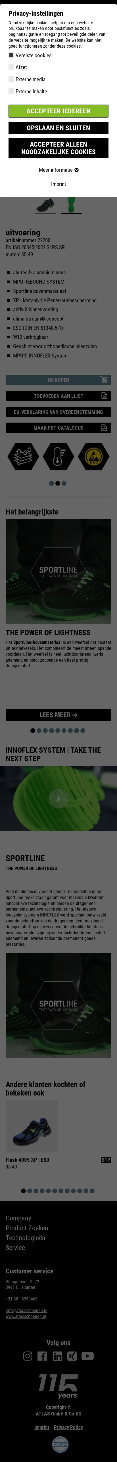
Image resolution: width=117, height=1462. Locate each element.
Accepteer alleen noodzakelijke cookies (58, 148)
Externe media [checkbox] (30, 79)
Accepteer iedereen (58, 111)
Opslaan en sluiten (58, 128)
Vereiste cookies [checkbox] (34, 55)
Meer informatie (56, 170)
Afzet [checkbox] (21, 67)
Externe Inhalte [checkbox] (31, 91)
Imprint (58, 184)
